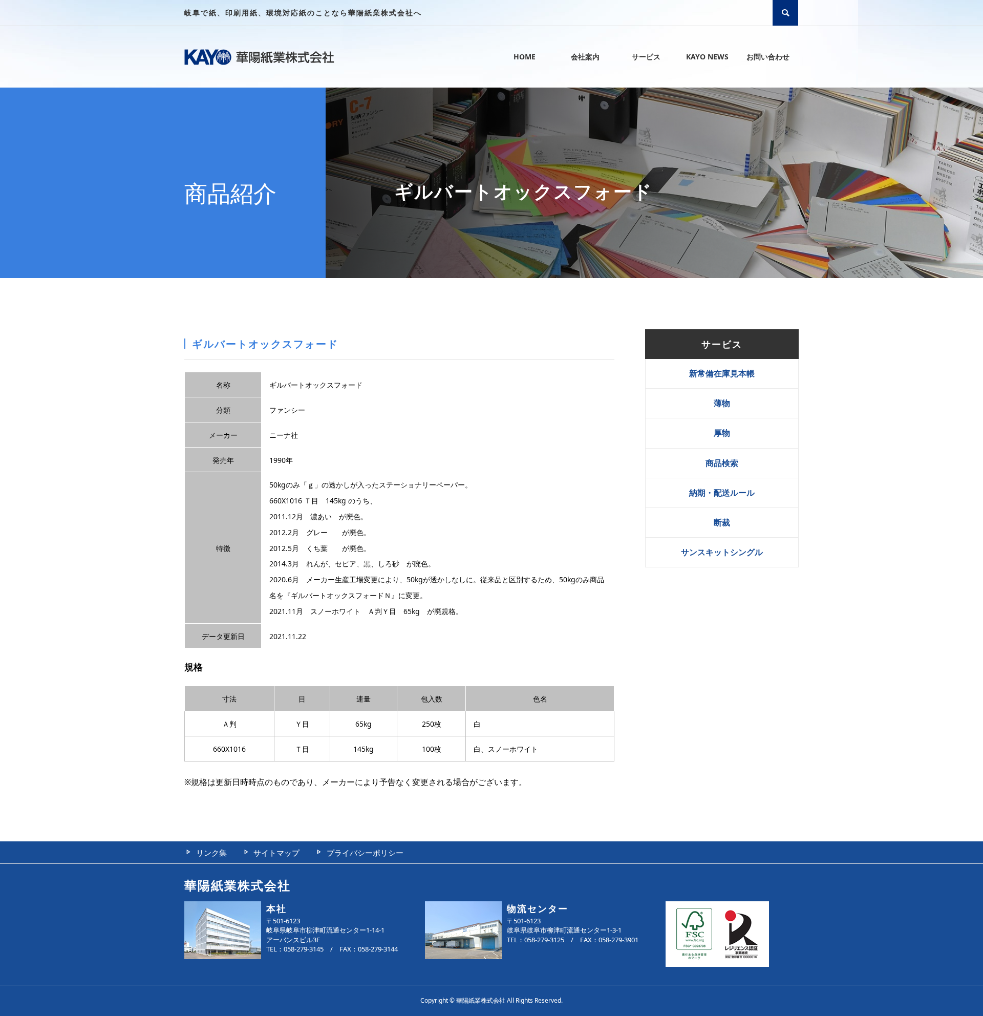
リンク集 (211, 853)
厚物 (722, 432)
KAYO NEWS (707, 56)
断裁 (722, 522)
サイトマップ (276, 853)
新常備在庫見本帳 (722, 373)
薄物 (722, 403)
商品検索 (722, 463)
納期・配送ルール (722, 492)
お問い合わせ (767, 56)
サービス (646, 56)
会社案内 (585, 56)
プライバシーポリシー (365, 853)
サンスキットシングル (722, 552)
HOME (525, 56)
